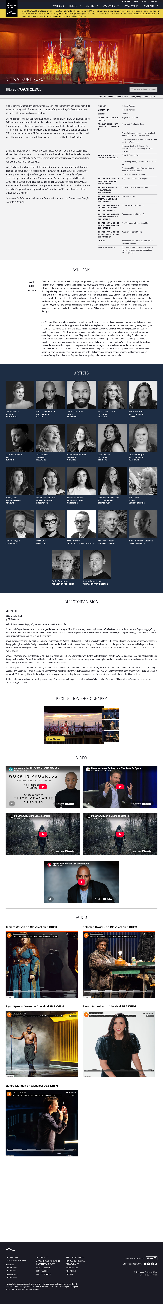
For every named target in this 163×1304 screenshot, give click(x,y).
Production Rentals (75, 1261)
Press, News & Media (75, 1257)
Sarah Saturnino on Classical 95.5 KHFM (109, 1006)
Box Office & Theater (45, 1264)
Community (109, 6)
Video (145, 97)
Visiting (90, 6)
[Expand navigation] (80, 5)
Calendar (58, 6)
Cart (136, 1)
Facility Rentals (43, 1274)
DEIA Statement (43, 1267)
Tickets (73, 6)
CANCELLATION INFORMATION (144, 13)
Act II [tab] (31, 286)
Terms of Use (72, 1267)
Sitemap (69, 1274)
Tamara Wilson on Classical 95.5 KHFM (31, 927)
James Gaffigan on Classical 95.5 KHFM (32, 1085)
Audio (152, 97)
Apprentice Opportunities (48, 1261)
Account (126, 1)
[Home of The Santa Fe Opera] (12, 8)
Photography (136, 97)
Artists (110, 97)
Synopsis (102, 97)
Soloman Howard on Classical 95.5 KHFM (110, 927)
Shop (144, 1)
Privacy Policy (72, 1264)
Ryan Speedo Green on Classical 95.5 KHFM (35, 1006)
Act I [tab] (31, 282)
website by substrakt (148, 1275)
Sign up (150, 1258)
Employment (42, 1271)
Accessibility (42, 1257)
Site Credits (71, 1271)
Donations (130, 6)
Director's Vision (122, 97)
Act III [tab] (31, 290)
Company (149, 6)
